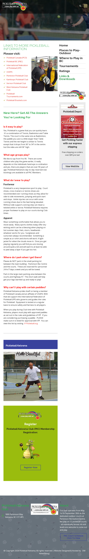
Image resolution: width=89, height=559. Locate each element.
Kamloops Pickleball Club (17, 79)
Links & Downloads (67, 77)
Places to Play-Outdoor (69, 52)
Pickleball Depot (72, 111)
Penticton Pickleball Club (17, 75)
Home (63, 45)
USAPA (9, 72)
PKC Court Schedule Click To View (73, 536)
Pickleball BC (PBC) (14, 61)
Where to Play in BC (71, 59)
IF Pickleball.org (31, 323)
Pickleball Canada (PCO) (16, 57)
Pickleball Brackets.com (16, 100)
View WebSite (72, 166)
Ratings (64, 71)
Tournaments (68, 66)
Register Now (30, 467)
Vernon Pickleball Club (16, 83)
